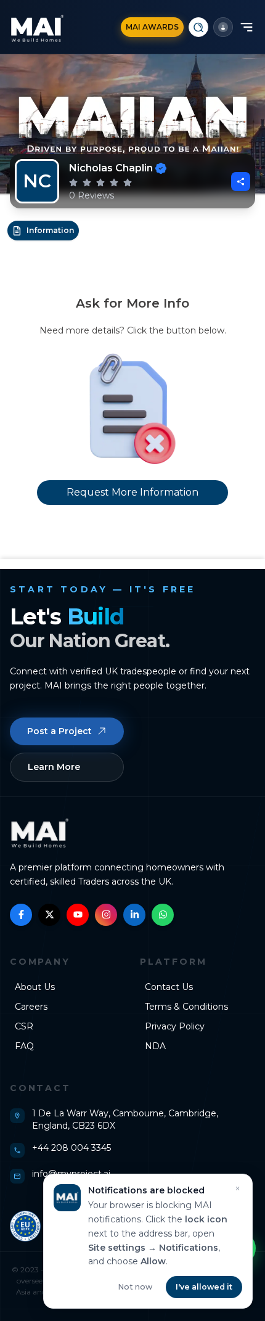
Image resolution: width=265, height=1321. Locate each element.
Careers (31, 1006)
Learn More (54, 766)
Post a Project (59, 731)
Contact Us (169, 986)
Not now (135, 1286)
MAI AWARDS (152, 26)
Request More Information (132, 492)
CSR (24, 1026)
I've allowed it (204, 1286)
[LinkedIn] (134, 915)
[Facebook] (21, 915)
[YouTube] (78, 915)
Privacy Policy (175, 1026)
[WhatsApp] (163, 915)
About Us (35, 986)
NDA (155, 1046)
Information (50, 230)
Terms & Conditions (186, 1006)
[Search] (198, 27)
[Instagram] (106, 915)
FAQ (24, 1046)
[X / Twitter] (49, 915)
